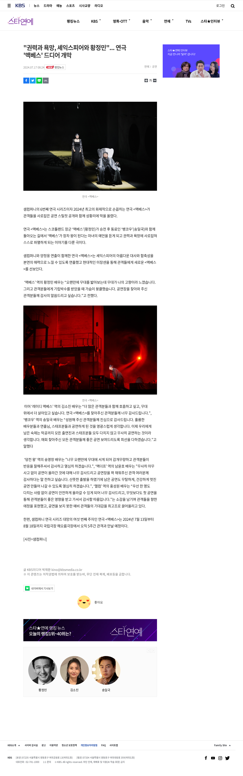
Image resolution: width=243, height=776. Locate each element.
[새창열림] (191, 61)
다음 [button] (153, 651)
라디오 (99, 5)
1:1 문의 (47, 762)
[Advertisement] (90, 712)
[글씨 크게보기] (154, 80)
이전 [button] (149, 651)
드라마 (48, 5)
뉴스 (36, 5)
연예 (146, 66)
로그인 (220, 5)
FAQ (103, 745)
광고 (44, 745)
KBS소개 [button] (12, 745)
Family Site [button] (220, 745)
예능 (59, 5)
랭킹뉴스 (59, 67)
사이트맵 (114, 745)
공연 (154, 66)
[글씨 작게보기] (146, 80)
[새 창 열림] (26, 81)
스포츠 (70, 5)
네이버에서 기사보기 (42, 588)
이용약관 (54, 745)
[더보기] (100, 19)
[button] (9, 5)
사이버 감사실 (31, 745)
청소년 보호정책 (69, 745)
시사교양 (84, 5)
